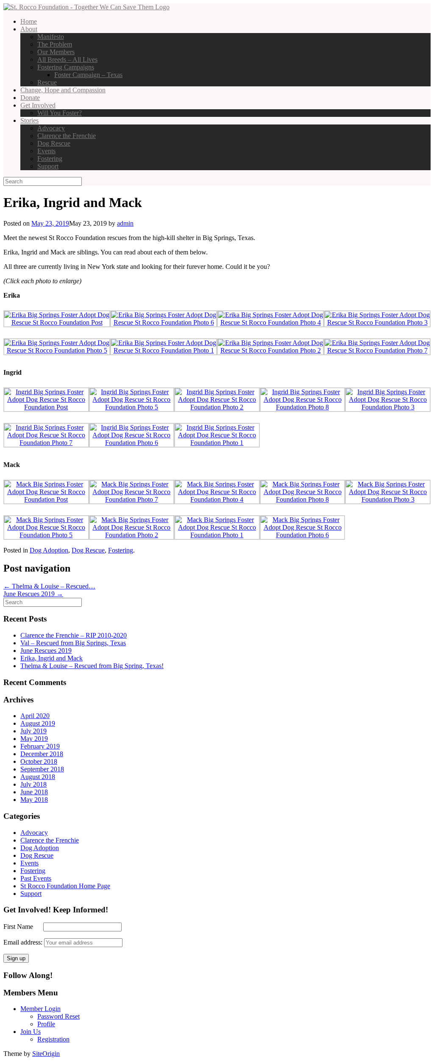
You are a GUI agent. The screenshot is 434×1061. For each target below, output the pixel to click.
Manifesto (50, 36)
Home (28, 21)
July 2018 (33, 784)
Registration (53, 1039)
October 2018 (38, 761)
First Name (22, 926)
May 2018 (34, 799)
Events (46, 151)
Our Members (56, 51)
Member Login (40, 1008)
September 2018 (42, 769)
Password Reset (58, 1016)
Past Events (35, 878)
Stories (29, 120)
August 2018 (37, 776)
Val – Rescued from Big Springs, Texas (73, 643)
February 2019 (40, 746)
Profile (46, 1024)
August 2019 (37, 723)
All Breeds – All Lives (67, 59)
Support (47, 166)
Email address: (23, 942)
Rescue (47, 82)
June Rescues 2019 (33, 593)
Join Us (30, 1031)
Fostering (49, 158)
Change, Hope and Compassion (63, 90)
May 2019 (34, 738)
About (28, 29)
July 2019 (33, 731)
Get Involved (38, 105)
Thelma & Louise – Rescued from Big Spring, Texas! (92, 665)
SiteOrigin (46, 1053)
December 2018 (41, 753)
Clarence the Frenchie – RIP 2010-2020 (73, 635)
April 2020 (35, 715)
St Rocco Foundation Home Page (65, 886)
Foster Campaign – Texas (88, 74)
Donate (30, 97)
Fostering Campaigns (65, 67)
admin (125, 223)
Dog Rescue (53, 143)
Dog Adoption (49, 550)
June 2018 (34, 792)
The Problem (54, 44)
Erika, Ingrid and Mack (51, 658)
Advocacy (51, 128)
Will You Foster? (59, 112)
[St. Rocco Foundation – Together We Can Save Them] (86, 7)
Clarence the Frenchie (66, 135)
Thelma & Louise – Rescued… (49, 586)
